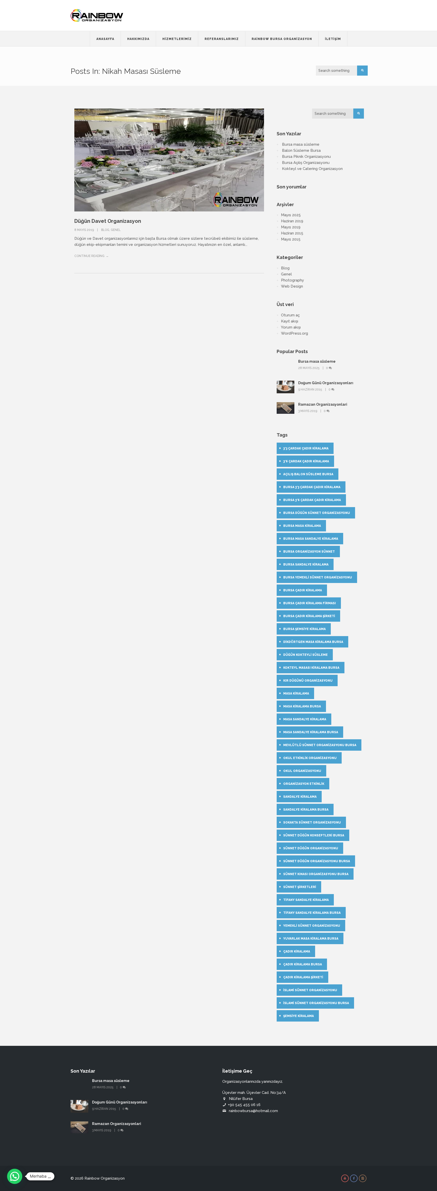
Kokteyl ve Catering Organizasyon (312, 168)
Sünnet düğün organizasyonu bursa (316, 861)
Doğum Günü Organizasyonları (325, 383)
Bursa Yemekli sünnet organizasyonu (317, 577)
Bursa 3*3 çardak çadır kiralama (311, 487)
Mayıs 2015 (290, 239)
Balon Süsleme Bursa (301, 150)
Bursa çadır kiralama (302, 590)
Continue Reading (89, 256)
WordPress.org (294, 333)
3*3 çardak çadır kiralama (306, 448)
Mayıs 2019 (290, 227)
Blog (105, 230)
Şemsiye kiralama (298, 1016)
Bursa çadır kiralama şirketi (309, 616)
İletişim (333, 39)
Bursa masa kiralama (302, 526)
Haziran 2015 (292, 233)
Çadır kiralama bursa (302, 964)
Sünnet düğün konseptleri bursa (313, 835)
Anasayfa (105, 39)
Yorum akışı (291, 327)
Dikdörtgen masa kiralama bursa (313, 642)
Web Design (292, 286)
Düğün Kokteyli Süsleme (305, 655)
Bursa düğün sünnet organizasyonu (316, 513)
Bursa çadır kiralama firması (309, 603)
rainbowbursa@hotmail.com (253, 1111)
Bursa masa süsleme (300, 144)
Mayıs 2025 (291, 215)
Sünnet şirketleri (299, 887)
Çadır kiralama (296, 951)
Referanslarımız (222, 39)
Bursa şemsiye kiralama (304, 629)
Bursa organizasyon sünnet (309, 551)
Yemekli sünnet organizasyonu (311, 925)
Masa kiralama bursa (302, 706)
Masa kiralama (296, 693)
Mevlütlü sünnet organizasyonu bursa (319, 745)
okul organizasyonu (302, 771)
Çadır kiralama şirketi (303, 977)
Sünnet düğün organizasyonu (310, 848)
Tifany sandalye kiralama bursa (312, 913)
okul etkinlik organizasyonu (310, 758)
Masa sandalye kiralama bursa (310, 732)
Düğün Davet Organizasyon (107, 221)
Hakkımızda (138, 39)
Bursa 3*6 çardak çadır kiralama (312, 500)
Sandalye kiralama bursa (306, 809)
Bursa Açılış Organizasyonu (306, 162)
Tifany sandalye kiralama (306, 900)
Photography (292, 280)
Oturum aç (290, 315)
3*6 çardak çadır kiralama (306, 461)
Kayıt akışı (289, 321)
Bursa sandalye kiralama (306, 564)
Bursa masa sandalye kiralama (310, 538)
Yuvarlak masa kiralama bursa (310, 938)
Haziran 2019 (292, 221)
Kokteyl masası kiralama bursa (311, 667)
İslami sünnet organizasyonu (310, 990)
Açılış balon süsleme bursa (308, 474)
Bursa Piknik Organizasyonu (306, 156)
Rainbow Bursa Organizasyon (282, 39)
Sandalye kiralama (300, 796)
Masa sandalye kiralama (304, 719)
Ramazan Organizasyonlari (322, 404)
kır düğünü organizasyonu (308, 680)
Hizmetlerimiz (177, 39)
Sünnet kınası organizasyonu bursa (315, 874)
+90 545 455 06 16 (244, 1104)
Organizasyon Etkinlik (303, 784)
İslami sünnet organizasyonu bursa (316, 1003)
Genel (116, 230)
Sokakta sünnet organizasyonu (312, 822)
